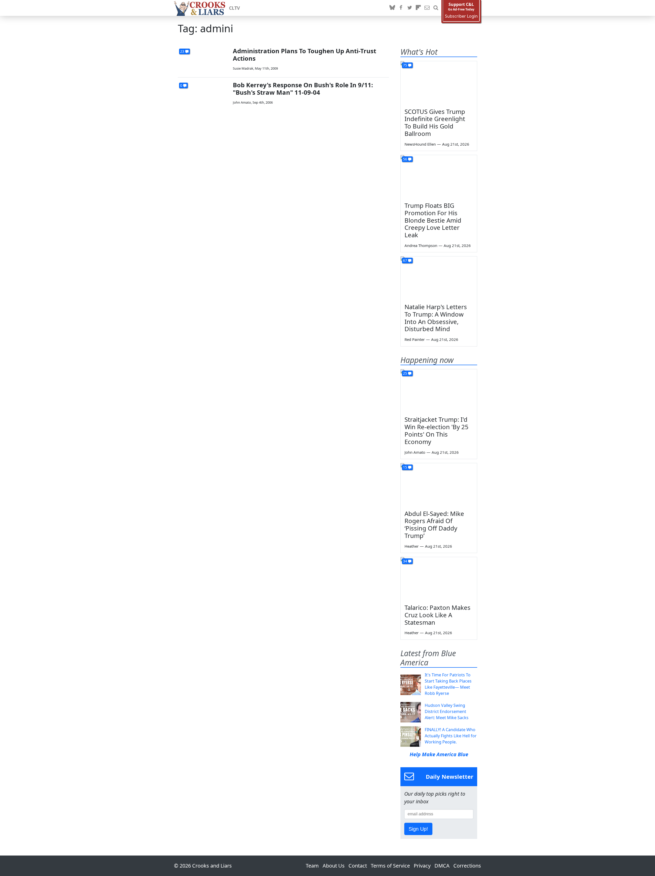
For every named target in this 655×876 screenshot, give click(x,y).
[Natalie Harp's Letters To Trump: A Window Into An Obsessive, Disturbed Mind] (439, 277)
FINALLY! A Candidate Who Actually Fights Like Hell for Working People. (451, 736)
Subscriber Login (461, 16)
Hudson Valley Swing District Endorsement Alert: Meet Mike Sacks (446, 711)
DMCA (442, 865)
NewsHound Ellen (420, 144)
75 (405, 65)
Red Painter (415, 339)
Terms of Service (390, 865)
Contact (357, 865)
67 (405, 260)
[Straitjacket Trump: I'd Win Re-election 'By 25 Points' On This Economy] (439, 390)
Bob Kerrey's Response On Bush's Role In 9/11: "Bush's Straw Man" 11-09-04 (303, 88)
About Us (334, 865)
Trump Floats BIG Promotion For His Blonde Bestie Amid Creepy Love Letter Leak (433, 220)
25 (405, 373)
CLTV (234, 8)
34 (405, 561)
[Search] (436, 8)
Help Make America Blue (439, 754)
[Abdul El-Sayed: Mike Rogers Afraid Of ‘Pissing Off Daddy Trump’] (439, 484)
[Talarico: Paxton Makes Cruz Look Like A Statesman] (439, 578)
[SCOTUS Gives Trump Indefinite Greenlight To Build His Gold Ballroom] (439, 82)
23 (182, 51)
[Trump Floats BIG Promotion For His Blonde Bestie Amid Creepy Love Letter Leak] (439, 176)
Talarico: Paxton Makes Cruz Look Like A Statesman (438, 614)
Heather (412, 546)
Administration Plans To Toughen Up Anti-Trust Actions (304, 54)
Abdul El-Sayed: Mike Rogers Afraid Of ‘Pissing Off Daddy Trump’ (434, 524)
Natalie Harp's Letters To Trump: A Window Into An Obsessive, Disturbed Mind (436, 317)
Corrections (467, 865)
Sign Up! (418, 829)
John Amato (242, 102)
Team (312, 865)
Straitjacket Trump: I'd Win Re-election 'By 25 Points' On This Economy (436, 430)
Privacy (422, 865)
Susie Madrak (243, 68)
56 (405, 159)
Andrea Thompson (421, 245)
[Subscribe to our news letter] (427, 8)
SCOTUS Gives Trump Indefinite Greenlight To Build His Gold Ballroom (435, 122)
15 (405, 467)
